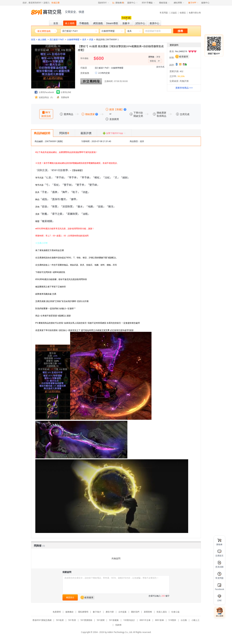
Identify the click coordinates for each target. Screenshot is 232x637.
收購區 (183, 12)
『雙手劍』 (67, 184)
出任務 (184, 620)
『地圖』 (90, 206)
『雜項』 (111, 206)
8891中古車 (145, 620)
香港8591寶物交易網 (41, 620)
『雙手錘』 (93, 184)
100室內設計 (129, 620)
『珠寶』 (55, 206)
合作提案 (122, 611)
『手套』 (44, 192)
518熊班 (172, 620)
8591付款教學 (60, 170)
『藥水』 (80, 206)
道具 (84, 39)
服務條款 (69, 611)
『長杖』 (56, 184)
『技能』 (100, 206)
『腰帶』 (73, 199)
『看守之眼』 (57, 213)
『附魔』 (44, 213)
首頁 (33, 39)
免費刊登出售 (195, 12)
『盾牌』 (55, 192)
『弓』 (47, 184)
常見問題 (164, 12)
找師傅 (118, 624)
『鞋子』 (75, 192)
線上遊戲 (42, 39)
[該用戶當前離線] (182, 56)
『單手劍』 (60, 177)
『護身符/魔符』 (59, 199)
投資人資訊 (162, 611)
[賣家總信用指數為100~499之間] (192, 51)
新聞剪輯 (148, 611)
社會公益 (175, 611)
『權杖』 (97, 177)
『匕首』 (48, 177)
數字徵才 (97, 611)
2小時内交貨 (104, 72)
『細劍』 (125, 177)
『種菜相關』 (47, 221)
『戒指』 (44, 199)
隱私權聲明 (83, 611)
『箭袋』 (44, 206)
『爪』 (116, 177)
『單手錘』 (85, 177)
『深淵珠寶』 (67, 206)
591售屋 (72, 620)
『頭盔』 (85, 192)
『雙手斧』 (80, 184)
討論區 (174, 12)
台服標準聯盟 (73, 39)
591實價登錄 (86, 620)
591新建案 (114, 620)
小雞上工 (195, 620)
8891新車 (159, 620)
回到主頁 (42, 170)
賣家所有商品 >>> (184, 87)
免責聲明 (57, 611)
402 (181, 71)
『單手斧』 (72, 177)
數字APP (192, 2)
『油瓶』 (85, 213)
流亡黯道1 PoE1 (57, 39)
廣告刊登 (110, 611)
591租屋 (60, 620)
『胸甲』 (65, 192)
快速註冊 (55, 2)
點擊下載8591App (114, 133)
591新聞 (100, 620)
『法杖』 (107, 177)
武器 (91, 39)
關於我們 (135, 611)
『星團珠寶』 (72, 213)
